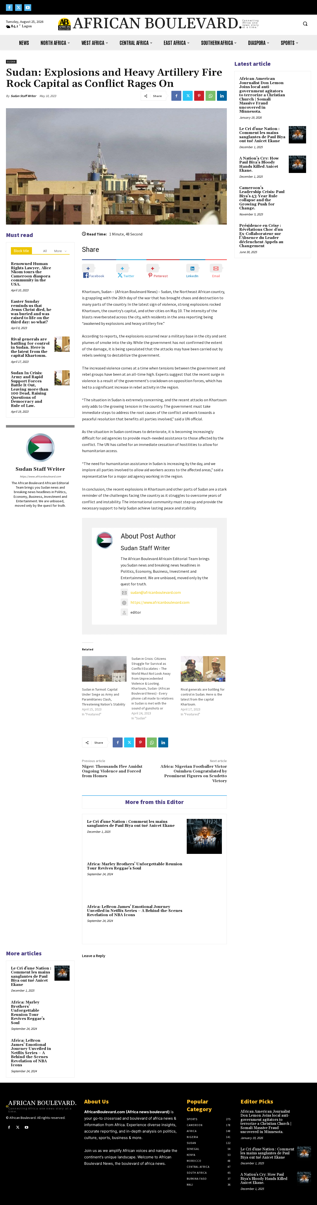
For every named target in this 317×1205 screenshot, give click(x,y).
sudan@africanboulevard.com (156, 592)
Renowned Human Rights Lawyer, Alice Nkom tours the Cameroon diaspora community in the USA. (31, 274)
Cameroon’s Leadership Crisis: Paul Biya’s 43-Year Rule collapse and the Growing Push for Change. (262, 198)
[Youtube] (27, 7)
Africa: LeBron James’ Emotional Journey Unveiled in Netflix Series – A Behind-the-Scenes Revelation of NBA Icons (134, 910)
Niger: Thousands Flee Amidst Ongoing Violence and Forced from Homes (112, 771)
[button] (305, 24)
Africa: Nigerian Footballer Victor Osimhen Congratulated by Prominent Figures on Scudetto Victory (193, 773)
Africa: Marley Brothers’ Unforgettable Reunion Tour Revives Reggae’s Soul (134, 866)
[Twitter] (18, 7)
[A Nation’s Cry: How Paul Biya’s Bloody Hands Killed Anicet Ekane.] (297, 164)
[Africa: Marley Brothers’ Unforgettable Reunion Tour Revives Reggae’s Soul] (204, 879)
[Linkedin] (222, 96)
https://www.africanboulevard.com (40, 476)
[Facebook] (9, 7)
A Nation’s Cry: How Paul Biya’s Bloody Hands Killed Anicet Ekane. (259, 164)
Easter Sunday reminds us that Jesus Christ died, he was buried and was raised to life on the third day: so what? (31, 312)
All (45, 251)
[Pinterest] (199, 96)
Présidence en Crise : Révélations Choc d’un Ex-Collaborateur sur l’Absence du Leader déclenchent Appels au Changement (261, 236)
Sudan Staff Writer (23, 96)
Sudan (11, 61)
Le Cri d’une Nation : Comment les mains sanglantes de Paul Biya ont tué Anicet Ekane (131, 823)
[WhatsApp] (210, 96)
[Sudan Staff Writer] (40, 448)
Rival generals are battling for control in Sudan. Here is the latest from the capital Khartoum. (30, 347)
